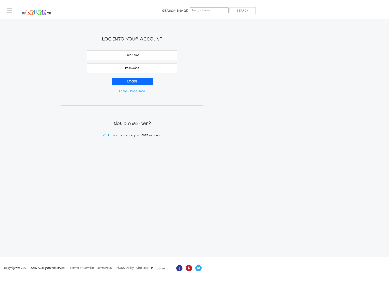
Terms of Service (82, 268)
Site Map (142, 268)
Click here (111, 135)
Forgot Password (132, 91)
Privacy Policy (124, 268)
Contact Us (104, 268)
